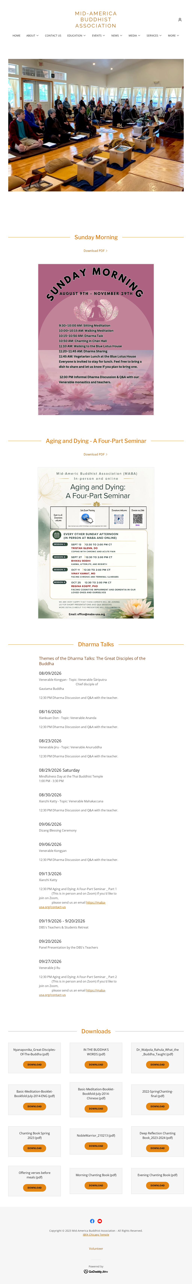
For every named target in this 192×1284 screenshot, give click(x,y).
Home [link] (16, 35)
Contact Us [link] (53, 35)
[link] (96, 26)
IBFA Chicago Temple (96, 1234)
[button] (180, 20)
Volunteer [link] (96, 1249)
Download (35, 1064)
